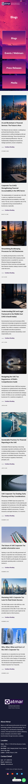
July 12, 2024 (4, 342)
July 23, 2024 (4, 277)
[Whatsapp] (24, 780)
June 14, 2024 (4, 468)
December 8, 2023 (5, 519)
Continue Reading (9, 147)
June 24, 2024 (4, 405)
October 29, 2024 (5, 151)
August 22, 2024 (4, 214)
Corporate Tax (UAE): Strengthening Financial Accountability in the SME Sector (13, 188)
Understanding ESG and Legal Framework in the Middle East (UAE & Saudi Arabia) (12, 314)
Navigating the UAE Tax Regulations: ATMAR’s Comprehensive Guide (10, 379)
